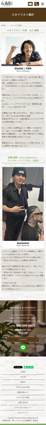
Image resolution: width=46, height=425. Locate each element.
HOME (3, 25)
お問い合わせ (23, 402)
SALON (23, 377)
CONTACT (23, 339)
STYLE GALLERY (23, 387)
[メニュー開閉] (42, 4)
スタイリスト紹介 (23, 397)
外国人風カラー (23, 392)
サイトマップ (23, 413)
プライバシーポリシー (23, 407)
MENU (23, 382)
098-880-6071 (25, 325)
